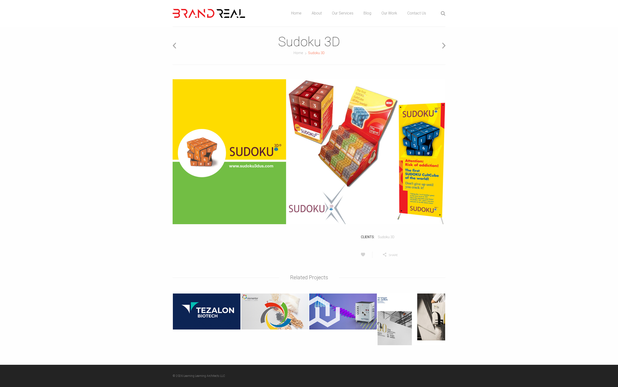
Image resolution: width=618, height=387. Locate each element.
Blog (367, 13)
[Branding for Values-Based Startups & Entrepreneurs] (209, 13)
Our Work (389, 13)
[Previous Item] (176, 45)
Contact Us (416, 13)
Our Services (342, 13)
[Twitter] (415, 254)
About (317, 13)
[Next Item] (442, 45)
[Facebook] (427, 254)
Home (296, 13)
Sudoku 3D (386, 237)
